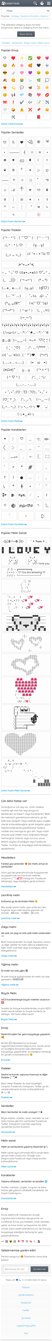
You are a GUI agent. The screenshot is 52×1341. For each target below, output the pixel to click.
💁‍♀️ (39, 1241)
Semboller (17, 42)
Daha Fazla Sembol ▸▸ (13, 221)
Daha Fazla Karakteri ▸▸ (14, 524)
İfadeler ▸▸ (6, 1097)
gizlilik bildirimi (26, 1294)
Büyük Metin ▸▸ (9, 1019)
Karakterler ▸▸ (8, 1198)
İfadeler (6, 42)
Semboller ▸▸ (8, 1132)
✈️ (26, 1241)
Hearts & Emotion (30, 16)
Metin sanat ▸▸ (8, 1166)
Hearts (44, 16)
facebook (26, 1302)
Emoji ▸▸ (5, 1059)
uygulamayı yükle (26, 1325)
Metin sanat (44, 42)
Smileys (15, 16)
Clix (23, 1280)
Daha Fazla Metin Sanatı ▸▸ (15, 790)
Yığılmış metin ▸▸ (9, 984)
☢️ (10, 1241)
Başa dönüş (26, 34)
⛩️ (22, 1241)
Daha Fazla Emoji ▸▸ (12, 123)
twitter (26, 1310)
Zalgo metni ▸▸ (9, 955)
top (26, 1333)
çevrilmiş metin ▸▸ (10, 918)
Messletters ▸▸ (8, 886)
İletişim (26, 1287)
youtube (26, 1317)
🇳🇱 (6, 1241)
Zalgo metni (30, 42)
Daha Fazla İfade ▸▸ (12, 421)
